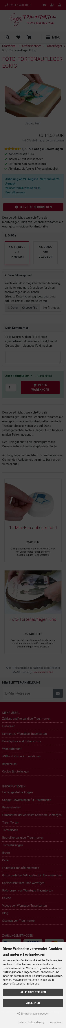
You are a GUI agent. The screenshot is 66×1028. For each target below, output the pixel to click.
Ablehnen (33, 1003)
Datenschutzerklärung (31, 1022)
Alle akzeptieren (33, 992)
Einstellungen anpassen (34, 1013)
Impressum (56, 1022)
